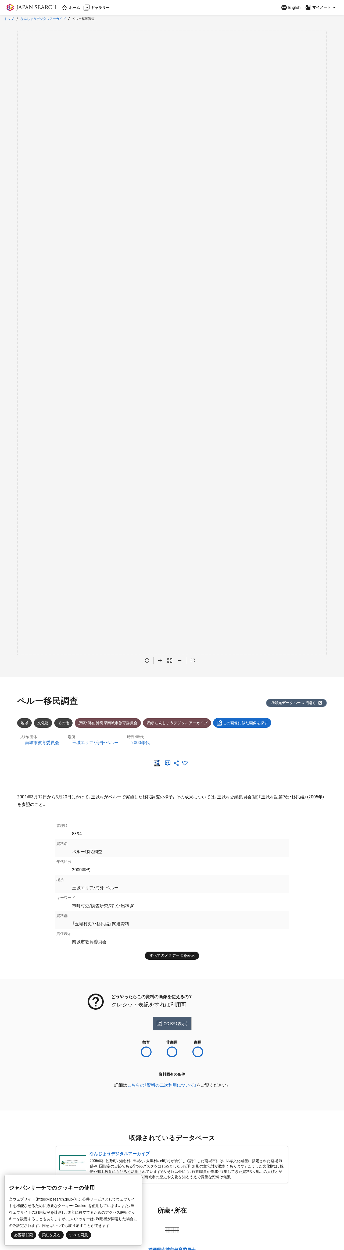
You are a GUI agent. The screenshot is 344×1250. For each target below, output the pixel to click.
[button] (321, 7)
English (294, 7)
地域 (24, 723)
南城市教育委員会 (42, 742)
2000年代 (140, 742)
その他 (63, 723)
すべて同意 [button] (78, 1235)
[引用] (168, 763)
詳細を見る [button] (51, 1235)
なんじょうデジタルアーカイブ (43, 19)
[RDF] (158, 763)
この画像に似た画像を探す (245, 723)
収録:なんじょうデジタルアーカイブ (176, 723)
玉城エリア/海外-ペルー (95, 742)
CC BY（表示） (176, 1023)
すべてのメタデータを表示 (172, 955)
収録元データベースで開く (293, 703)
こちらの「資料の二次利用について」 (161, 1085)
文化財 (43, 723)
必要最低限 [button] (23, 1235)
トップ (9, 19)
